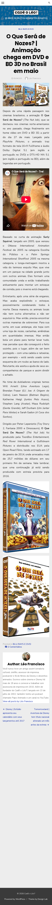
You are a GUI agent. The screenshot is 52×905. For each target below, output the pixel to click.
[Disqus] (26, 769)
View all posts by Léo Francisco (18, 701)
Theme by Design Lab (38, 899)
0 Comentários (15, 646)
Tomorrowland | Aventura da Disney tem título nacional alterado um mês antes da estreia (39, 717)
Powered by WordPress (14, 899)
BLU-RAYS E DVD (26, 29)
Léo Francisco (35, 78)
